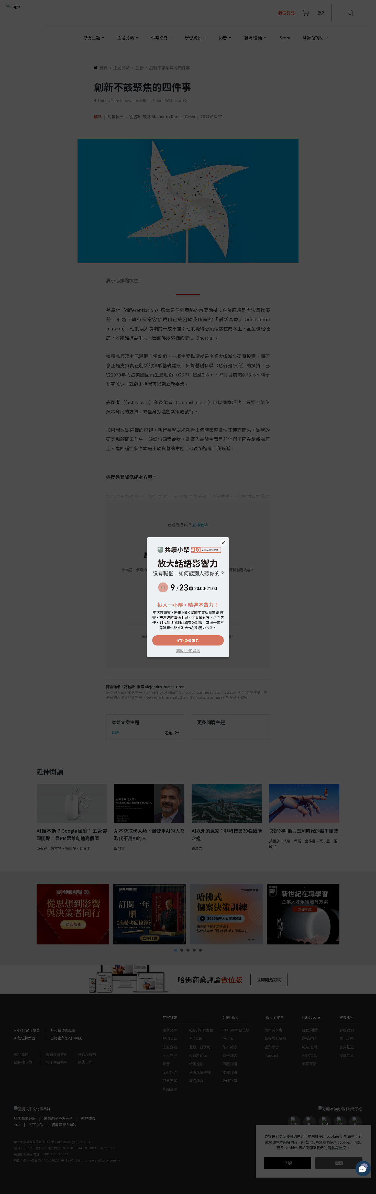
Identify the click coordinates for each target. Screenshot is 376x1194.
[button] (223, 543)
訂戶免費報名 (188, 640)
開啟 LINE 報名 (188, 650)
